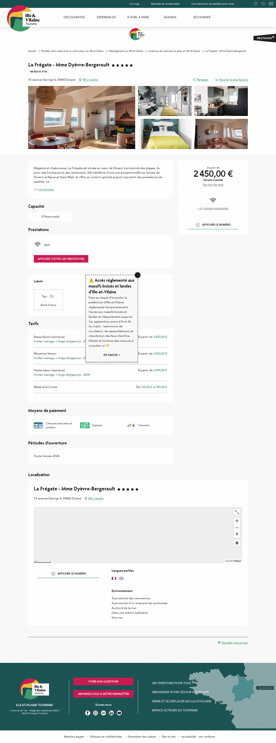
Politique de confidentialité (106, 736)
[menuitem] (74, 17)
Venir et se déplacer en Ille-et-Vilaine (181, 701)
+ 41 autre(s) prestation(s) (213, 208)
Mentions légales (74, 736)
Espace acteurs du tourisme (175, 710)
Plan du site (169, 736)
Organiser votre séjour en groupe (180, 692)
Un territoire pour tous (171, 683)
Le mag (134, 4)
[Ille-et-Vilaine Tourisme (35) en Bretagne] (138, 34)
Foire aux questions (103, 681)
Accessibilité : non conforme (198, 736)
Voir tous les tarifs (213, 185)
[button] (216, 79)
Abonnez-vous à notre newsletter (103, 694)
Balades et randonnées (165, 4)
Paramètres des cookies (142, 736)
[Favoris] (263, 4)
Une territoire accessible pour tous (212, 4)
